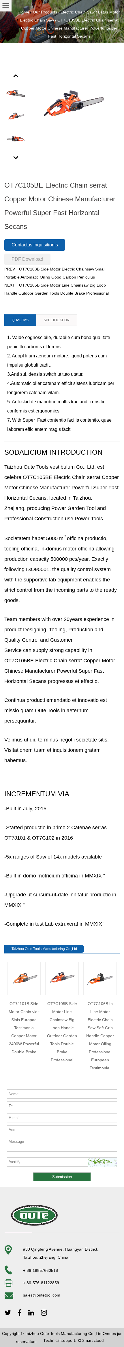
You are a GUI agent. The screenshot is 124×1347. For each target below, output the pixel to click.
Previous (16, 75)
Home (23, 12)
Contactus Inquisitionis (35, 244)
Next (16, 157)
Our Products (45, 12)
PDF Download (27, 259)
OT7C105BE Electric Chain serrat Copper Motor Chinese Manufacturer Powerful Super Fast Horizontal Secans (61, 487)
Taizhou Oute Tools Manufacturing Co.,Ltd (63, 1333)
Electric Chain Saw (78, 12)
